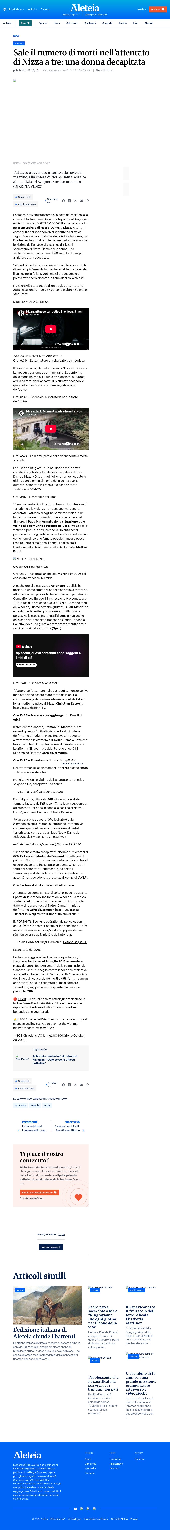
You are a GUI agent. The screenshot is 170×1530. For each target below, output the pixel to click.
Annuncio (114, 1468)
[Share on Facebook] (63, 200)
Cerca (46, 9)
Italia (135, 23)
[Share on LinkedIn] (69, 200)
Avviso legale (74, 1519)
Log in (62, 1234)
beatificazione (136, 1290)
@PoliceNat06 (57, 819)
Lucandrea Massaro (54, 70)
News (57, 23)
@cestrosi (54, 930)
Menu (9, 23)
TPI (29, 991)
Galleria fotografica (71, 763)
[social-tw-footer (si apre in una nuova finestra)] (88, 1509)
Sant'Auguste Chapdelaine (96, 14)
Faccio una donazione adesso (37, 1192)
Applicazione (116, 1463)
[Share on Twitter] (75, 200)
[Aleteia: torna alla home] (85, 8)
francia (35, 1105)
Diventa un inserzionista (96, 1519)
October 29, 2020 (51, 792)
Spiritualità (90, 23)
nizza (47, 1105)
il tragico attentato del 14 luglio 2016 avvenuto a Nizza (48, 961)
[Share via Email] (81, 200)
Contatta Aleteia (119, 1519)
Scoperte (107, 23)
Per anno (139, 1459)
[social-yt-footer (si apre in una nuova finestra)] (75, 1509)
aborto (95, 1360)
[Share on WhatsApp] (87, 200)
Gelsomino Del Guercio (79, 70)
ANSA (82, 877)
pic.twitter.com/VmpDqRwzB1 (46, 837)
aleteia (20, 1290)
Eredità (123, 23)
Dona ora (155, 9)
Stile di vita (72, 23)
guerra (95, 1290)
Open (56, 628)
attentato (20, 1105)
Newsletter (115, 1459)
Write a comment (51, 1247)
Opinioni (43, 23)
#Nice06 (19, 837)
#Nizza (29, 780)
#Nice (34, 921)
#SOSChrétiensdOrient (34, 1019)
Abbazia (149, 23)
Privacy (134, 1519)
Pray (23, 23)
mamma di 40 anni (52, 253)
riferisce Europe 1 (34, 598)
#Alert (22, 999)
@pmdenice (21, 824)
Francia (48, 485)
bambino (133, 1356)
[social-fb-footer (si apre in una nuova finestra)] (81, 1509)
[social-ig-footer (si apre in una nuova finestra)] (94, 1509)
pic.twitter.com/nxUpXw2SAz (33, 1028)
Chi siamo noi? (57, 1519)
